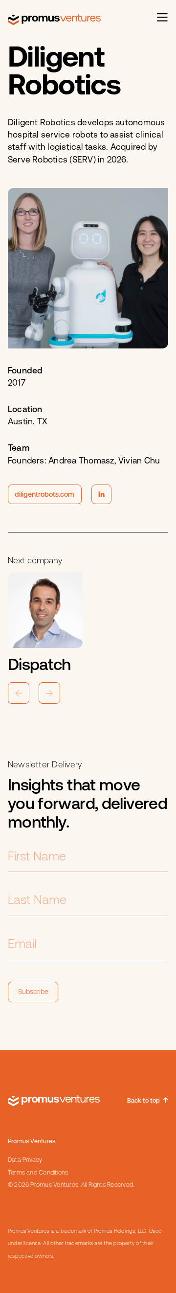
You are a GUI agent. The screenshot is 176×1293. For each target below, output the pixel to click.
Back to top (143, 1100)
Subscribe (33, 991)
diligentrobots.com (44, 494)
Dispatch (39, 664)
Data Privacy (25, 1159)
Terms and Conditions (38, 1172)
